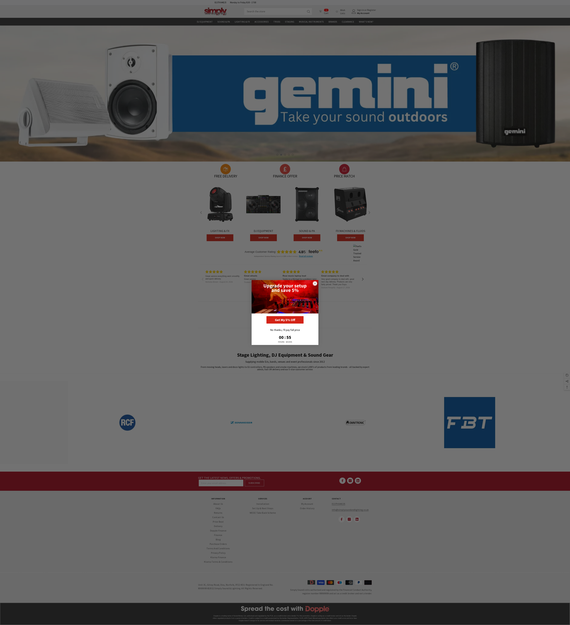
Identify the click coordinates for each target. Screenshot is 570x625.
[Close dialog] (315, 283)
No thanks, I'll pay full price (285, 330)
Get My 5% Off (285, 320)
